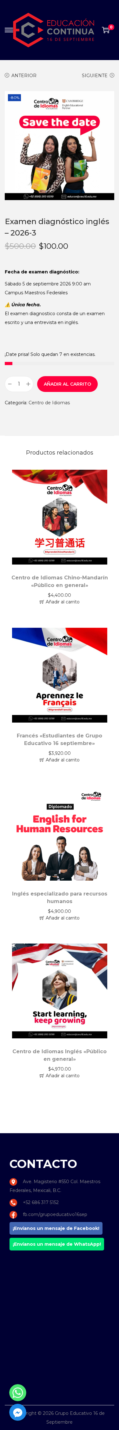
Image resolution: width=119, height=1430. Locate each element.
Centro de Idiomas (49, 403)
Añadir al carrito (67, 384)
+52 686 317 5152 (41, 1202)
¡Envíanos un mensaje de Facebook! (56, 1228)
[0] (105, 30)
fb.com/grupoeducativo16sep (55, 1214)
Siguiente (95, 75)
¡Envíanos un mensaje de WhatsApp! (57, 1244)
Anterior (23, 75)
